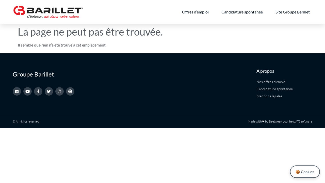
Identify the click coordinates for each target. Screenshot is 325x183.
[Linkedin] (17, 91)
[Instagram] (59, 91)
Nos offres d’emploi (271, 82)
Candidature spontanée (242, 11)
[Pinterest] (70, 91)
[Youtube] (27, 91)
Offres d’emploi (195, 11)
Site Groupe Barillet (292, 11)
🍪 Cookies (305, 172)
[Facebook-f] (38, 91)
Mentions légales (269, 96)
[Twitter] (49, 91)
